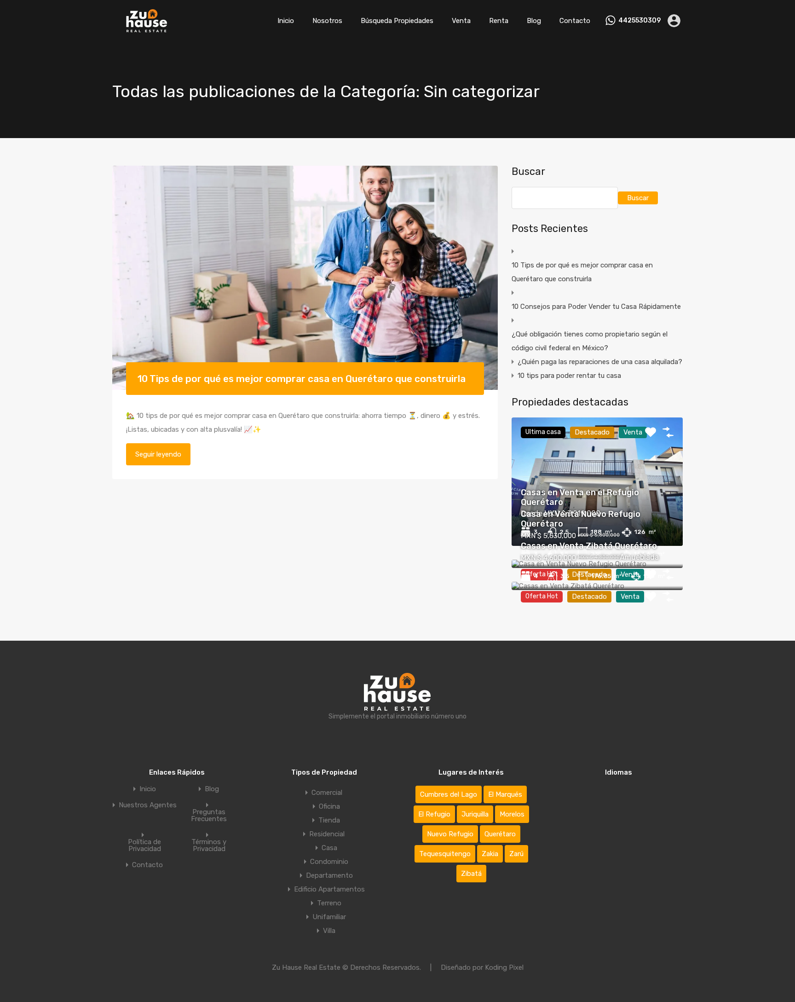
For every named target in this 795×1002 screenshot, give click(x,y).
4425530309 (639, 20)
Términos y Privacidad (208, 845)
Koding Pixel (504, 967)
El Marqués (505, 794)
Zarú (516, 854)
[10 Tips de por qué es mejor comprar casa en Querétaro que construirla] (305, 278)
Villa (329, 931)
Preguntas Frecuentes (209, 815)
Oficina (329, 806)
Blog (534, 21)
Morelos (512, 814)
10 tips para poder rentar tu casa (569, 375)
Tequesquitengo (445, 854)
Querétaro (500, 834)
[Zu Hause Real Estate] (146, 28)
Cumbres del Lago (448, 794)
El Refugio (434, 814)
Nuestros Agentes (148, 805)
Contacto (574, 21)
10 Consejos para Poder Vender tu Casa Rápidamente (596, 306)
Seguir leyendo (158, 454)
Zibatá (471, 873)
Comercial (326, 792)
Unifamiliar (329, 917)
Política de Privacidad (144, 845)
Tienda (329, 820)
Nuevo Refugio (450, 834)
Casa (329, 848)
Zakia (490, 854)
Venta (461, 21)
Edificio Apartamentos (329, 889)
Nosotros (327, 21)
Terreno (329, 903)
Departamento (329, 875)
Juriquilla (475, 814)
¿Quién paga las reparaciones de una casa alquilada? (600, 362)
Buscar (528, 172)
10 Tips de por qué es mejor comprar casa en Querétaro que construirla (302, 378)
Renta (498, 21)
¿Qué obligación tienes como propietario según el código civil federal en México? (590, 341)
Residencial (327, 834)
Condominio (329, 861)
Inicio (285, 21)
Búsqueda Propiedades (397, 21)
